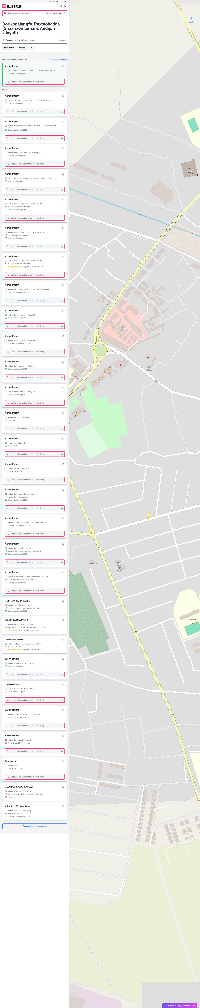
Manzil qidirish (4, 40)
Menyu (4, 6)
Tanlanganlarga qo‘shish (63, 66)
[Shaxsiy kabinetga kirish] (56, 6)
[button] (148, 516)
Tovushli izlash (64, 13)
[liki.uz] (14, 6)
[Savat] (65, 6)
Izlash (5, 13)
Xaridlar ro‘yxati (61, 6)
